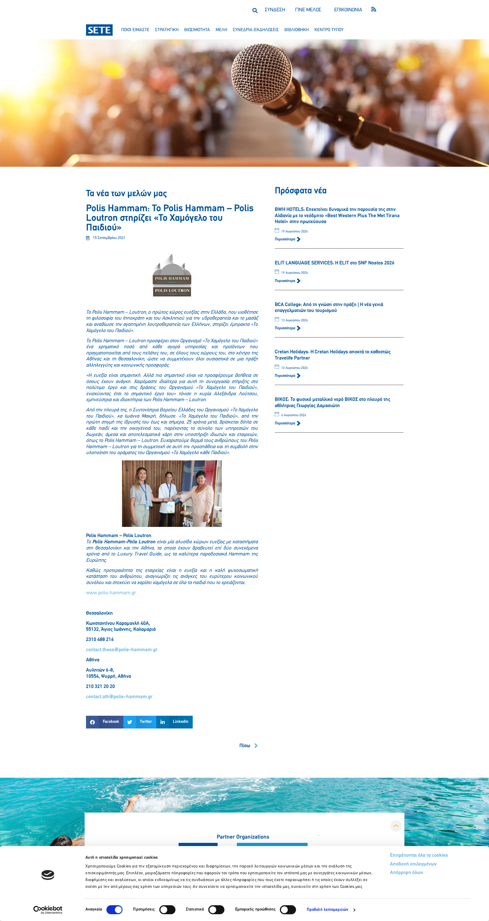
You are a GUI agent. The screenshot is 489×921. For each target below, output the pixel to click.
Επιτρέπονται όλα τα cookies (419, 855)
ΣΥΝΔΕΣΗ (275, 10)
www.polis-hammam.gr (111, 593)
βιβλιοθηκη (296, 30)
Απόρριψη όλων (406, 872)
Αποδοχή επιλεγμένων (413, 864)
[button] (254, 10)
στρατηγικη (167, 30)
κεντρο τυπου (329, 30)
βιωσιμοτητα (197, 30)
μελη (221, 30)
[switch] (167, 909)
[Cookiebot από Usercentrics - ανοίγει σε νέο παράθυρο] (48, 910)
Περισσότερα (285, 239)
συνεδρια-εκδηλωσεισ (256, 30)
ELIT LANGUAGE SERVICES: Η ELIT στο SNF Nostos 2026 (334, 263)
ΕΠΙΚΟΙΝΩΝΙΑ (348, 10)
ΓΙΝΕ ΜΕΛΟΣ (308, 10)
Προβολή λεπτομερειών (327, 910)
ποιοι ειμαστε (135, 30)
